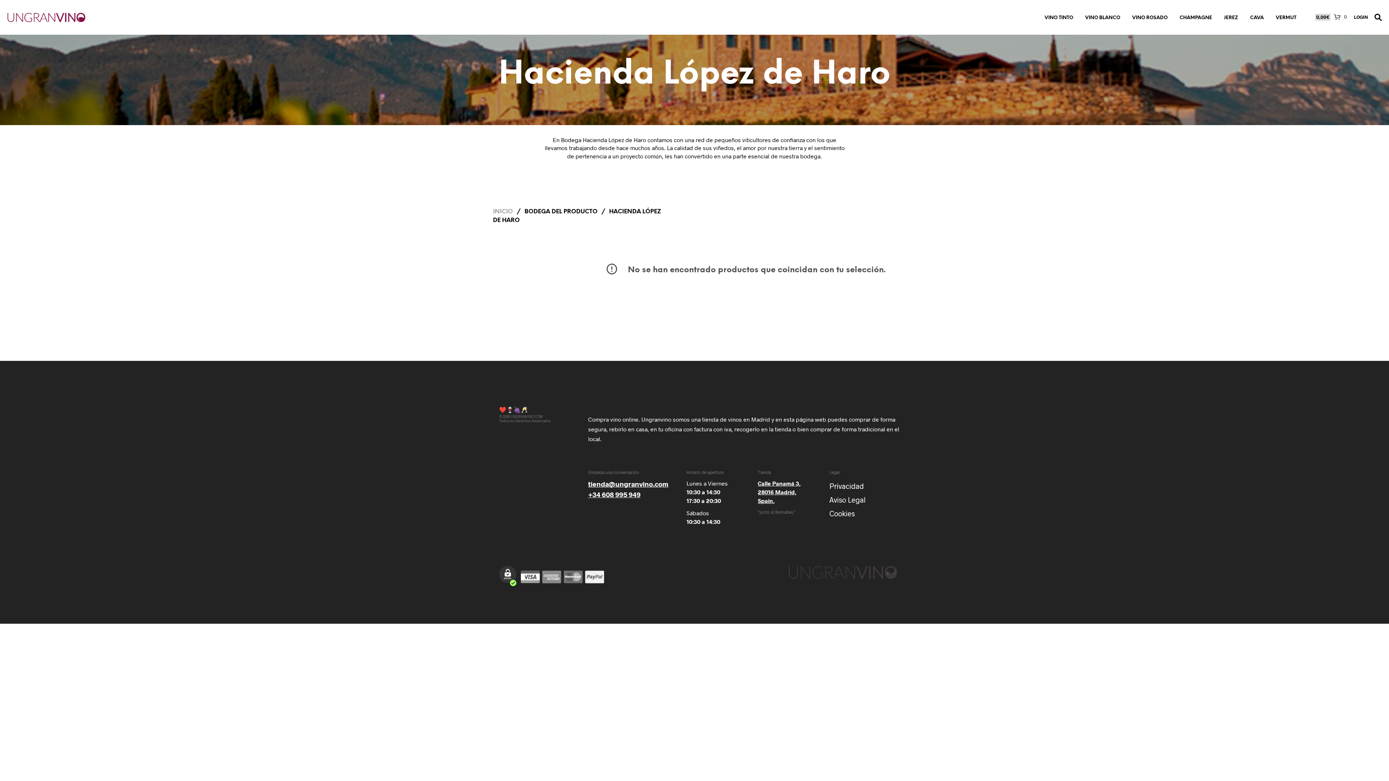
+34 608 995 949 (614, 494)
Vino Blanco (1102, 18)
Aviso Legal (847, 499)
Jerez (1231, 18)
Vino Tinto (1059, 18)
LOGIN (1361, 17)
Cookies (842, 513)
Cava (1257, 18)
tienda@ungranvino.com (628, 484)
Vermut (1286, 18)
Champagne (1196, 18)
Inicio (503, 212)
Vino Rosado (1150, 18)
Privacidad (846, 486)
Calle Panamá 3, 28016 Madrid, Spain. (779, 492)
